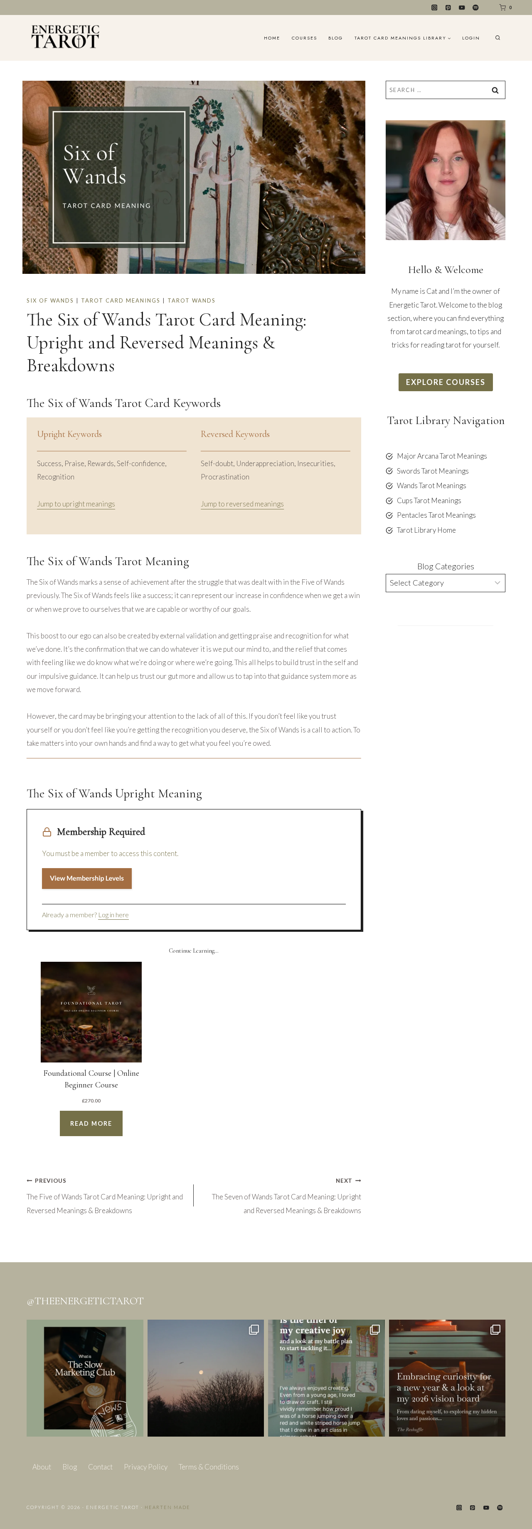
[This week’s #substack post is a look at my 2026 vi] (447, 1378)
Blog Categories (445, 566)
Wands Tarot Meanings (431, 485)
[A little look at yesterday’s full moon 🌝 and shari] (206, 1378)
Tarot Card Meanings (120, 300)
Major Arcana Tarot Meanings (442, 456)
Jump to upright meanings (76, 503)
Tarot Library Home (426, 530)
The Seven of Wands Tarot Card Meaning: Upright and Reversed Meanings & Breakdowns (286, 1196)
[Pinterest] (448, 8)
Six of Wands (50, 300)
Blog (335, 38)
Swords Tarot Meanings (433, 471)
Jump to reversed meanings (242, 503)
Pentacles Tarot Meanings (436, 515)
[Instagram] (435, 8)
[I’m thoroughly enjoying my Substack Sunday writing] (326, 1378)
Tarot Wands (191, 300)
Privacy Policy (145, 1466)
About (41, 1466)
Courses (304, 38)
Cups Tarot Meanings (429, 500)
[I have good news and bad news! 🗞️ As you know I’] (85, 1378)
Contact (100, 1466)
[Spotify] (476, 8)
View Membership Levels (87, 878)
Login (471, 38)
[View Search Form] (497, 38)
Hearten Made (167, 1507)
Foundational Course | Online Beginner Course (91, 1079)
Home (272, 38)
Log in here (113, 914)
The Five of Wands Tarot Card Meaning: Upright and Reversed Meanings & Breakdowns (105, 1196)
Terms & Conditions (209, 1466)
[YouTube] (462, 8)
